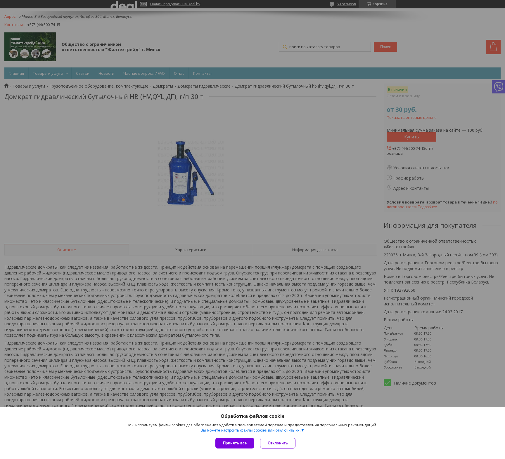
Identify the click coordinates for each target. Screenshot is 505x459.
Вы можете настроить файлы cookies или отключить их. (250, 430)
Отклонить (278, 443)
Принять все (235, 443)
